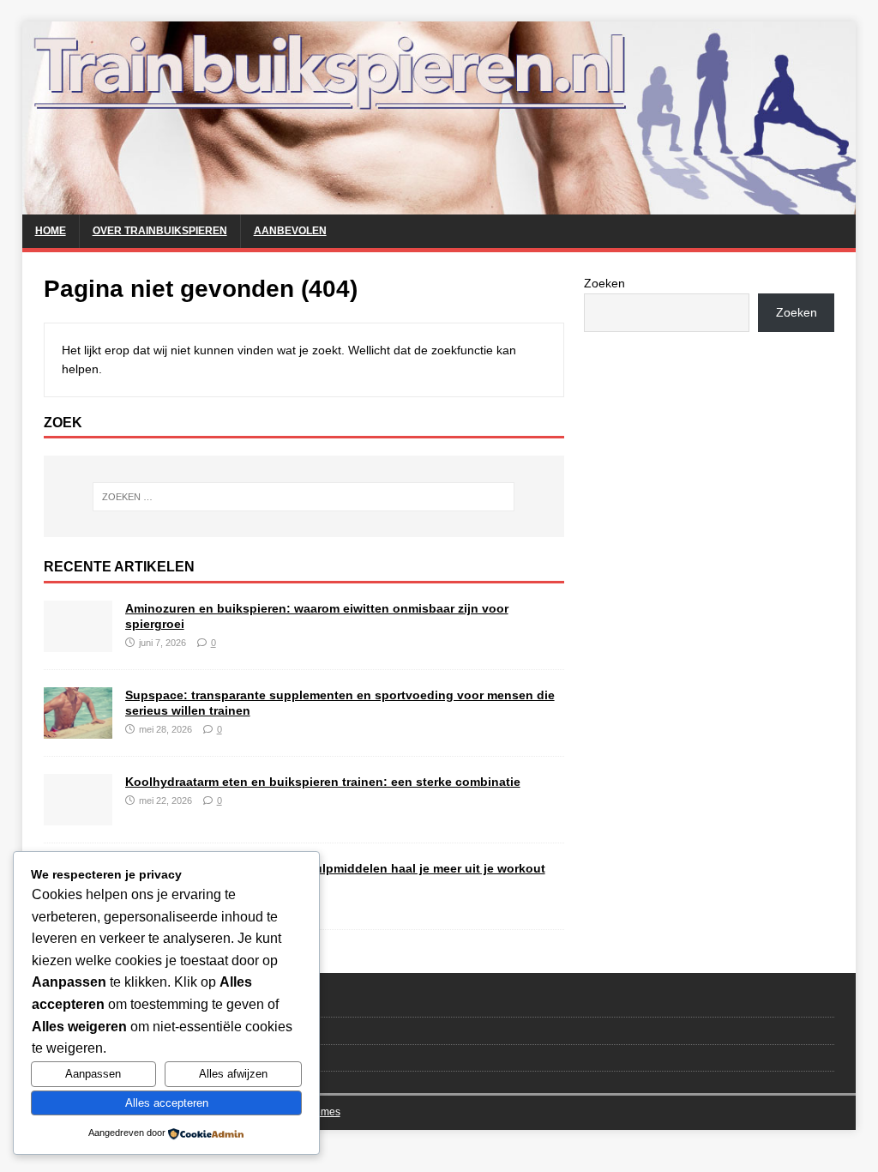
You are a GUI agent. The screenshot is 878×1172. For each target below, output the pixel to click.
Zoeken (604, 283)
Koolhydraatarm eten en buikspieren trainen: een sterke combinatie (322, 781)
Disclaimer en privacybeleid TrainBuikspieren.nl (161, 1057)
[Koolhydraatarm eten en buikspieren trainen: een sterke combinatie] (78, 816)
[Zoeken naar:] (303, 496)
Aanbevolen (290, 231)
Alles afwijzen (233, 1073)
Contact (63, 1002)
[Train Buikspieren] (439, 205)
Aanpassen (93, 1073)
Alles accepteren (166, 1102)
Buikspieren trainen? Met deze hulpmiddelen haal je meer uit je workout (335, 868)
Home (50, 231)
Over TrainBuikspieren (160, 231)
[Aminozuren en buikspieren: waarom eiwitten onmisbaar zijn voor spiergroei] (78, 642)
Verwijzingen (74, 1030)
